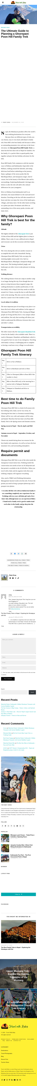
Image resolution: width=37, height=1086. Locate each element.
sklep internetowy (15, 609)
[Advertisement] (18, 59)
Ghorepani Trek (23, 234)
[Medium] (20, 826)
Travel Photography (6, 1053)
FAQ (4, 1040)
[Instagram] (16, 578)
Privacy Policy (5, 1039)
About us (9, 1040)
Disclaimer (30, 1039)
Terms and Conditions (19, 1039)
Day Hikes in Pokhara (6, 713)
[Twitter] (18, 553)
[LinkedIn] (14, 826)
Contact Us (17, 1040)
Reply (10, 611)
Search (2, 689)
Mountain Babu (7, 733)
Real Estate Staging (8, 738)
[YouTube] (13, 578)
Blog (2, 1056)
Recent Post (5, 27)
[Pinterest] (11, 826)
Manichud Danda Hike (9, 743)
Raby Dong (6, 122)
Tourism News (5, 1062)
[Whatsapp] (22, 553)
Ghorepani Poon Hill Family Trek (18, 560)
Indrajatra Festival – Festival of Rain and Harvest (13, 715)
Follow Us (17, 894)
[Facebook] (11, 553)
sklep (10, 595)
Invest (4, 728)
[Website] (18, 578)
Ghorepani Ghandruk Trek (26, 332)
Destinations (4, 1050)
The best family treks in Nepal (18, 565)
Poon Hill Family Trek (18, 563)
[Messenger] (14, 553)
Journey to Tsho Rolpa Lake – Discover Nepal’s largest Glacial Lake (18, 711)
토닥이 (5, 748)
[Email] (25, 553)
